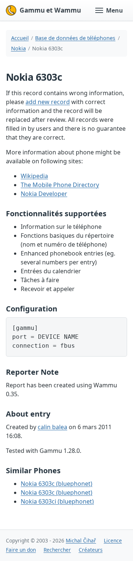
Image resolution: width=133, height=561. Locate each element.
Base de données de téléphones (75, 37)
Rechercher (57, 549)
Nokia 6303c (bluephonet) (56, 484)
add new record (47, 102)
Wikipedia (34, 176)
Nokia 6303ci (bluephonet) (57, 501)
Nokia (18, 48)
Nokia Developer (44, 194)
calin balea (52, 427)
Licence (113, 540)
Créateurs (91, 549)
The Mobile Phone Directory (60, 185)
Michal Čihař (81, 540)
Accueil (20, 37)
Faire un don (21, 549)
